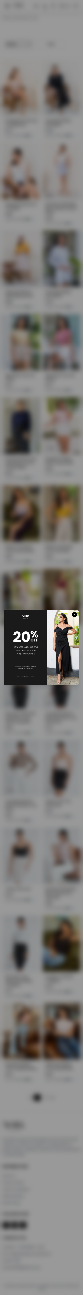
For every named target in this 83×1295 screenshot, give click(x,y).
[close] (74, 614)
